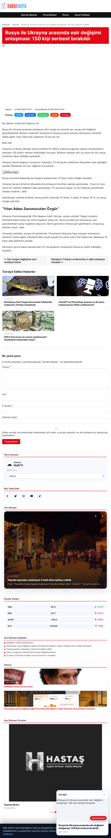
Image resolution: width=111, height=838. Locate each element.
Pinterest (65, 115)
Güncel (15, 24)
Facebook (30, 115)
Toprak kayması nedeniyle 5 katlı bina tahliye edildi (28, 649)
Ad (4, 394)
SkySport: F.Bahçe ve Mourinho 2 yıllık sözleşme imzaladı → (78, 261)
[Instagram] (23, 496)
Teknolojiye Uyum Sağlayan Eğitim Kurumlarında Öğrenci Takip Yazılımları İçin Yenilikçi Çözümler (49, 646)
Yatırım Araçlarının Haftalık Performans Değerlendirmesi (31, 652)
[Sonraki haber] (102, 516)
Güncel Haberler (29, 15)
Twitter (19, 115)
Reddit (54, 115)
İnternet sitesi (9, 417)
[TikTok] (39, 496)
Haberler (6, 24)
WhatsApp (43, 115)
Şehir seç (12, 470)
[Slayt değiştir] (50, 812)
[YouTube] (31, 496)
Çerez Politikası (82, 15)
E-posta (7, 405)
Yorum (6, 367)
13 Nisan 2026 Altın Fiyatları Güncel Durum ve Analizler (31, 655)
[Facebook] (7, 496)
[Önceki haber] (96, 516)
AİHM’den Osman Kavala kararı (19, 643)
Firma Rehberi (50, 15)
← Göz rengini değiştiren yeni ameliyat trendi (20, 261)
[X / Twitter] (15, 496)
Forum (65, 15)
